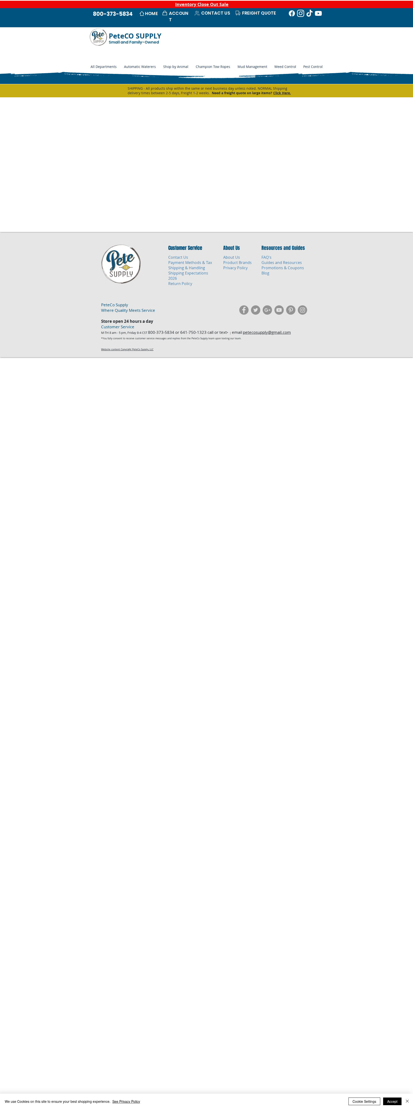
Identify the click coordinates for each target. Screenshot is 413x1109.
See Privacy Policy (126, 1101)
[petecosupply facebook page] (244, 310)
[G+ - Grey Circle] (267, 310)
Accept (392, 1101)
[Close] (407, 1101)
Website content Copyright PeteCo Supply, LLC (127, 349)
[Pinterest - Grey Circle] (290, 310)
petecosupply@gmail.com (267, 332)
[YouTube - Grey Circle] (279, 310)
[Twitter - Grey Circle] (255, 310)
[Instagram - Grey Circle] (302, 310)
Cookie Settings (364, 1101)
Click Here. (282, 93)
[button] (175, 67)
